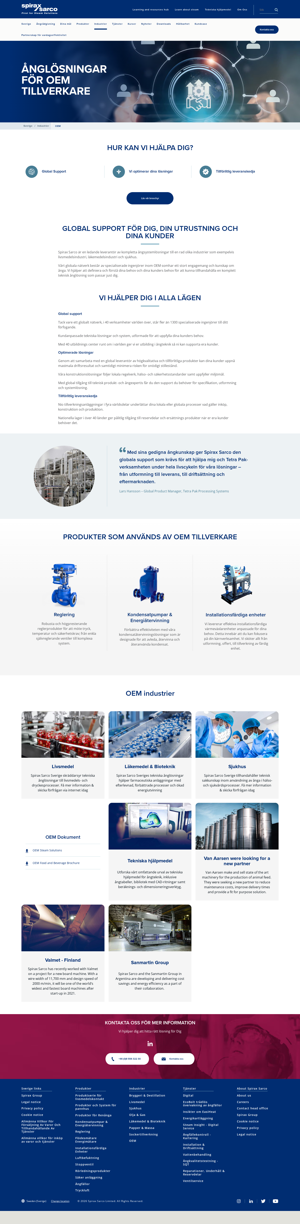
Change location (60, 1201)
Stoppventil (84, 1164)
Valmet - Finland (63, 960)
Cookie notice (32, 1115)
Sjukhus (237, 766)
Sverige (27, 126)
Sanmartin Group (150, 962)
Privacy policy (32, 1108)
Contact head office (252, 1108)
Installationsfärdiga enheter (236, 614)
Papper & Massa (141, 1128)
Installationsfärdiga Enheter (91, 1149)
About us (244, 1095)
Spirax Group (31, 1095)
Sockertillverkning (143, 1134)
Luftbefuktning (87, 1158)
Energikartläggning (198, 1118)
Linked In (251, 1201)
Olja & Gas (137, 1115)
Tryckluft (82, 1190)
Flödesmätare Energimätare (86, 1139)
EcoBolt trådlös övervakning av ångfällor (202, 1103)
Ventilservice (193, 1181)
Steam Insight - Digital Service (201, 1126)
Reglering (64, 614)
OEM (132, 1141)
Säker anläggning (88, 1177)
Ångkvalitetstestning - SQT (200, 1162)
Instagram (239, 1201)
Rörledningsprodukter (92, 1171)
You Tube (275, 1201)
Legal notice (31, 1102)
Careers (243, 1102)
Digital (188, 1095)
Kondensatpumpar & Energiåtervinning (150, 617)
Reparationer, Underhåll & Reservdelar (204, 1172)
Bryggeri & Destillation (147, 1095)
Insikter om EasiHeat (199, 1112)
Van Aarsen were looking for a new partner (237, 861)
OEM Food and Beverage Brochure (56, 863)
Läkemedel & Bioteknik (150, 766)
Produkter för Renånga (93, 1115)
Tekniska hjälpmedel (150, 860)
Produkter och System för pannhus (95, 1107)
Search (276, 9)
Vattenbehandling (197, 1154)
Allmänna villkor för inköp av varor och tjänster (42, 1139)
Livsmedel (63, 766)
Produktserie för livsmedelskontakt (89, 1097)
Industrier (43, 126)
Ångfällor (82, 1184)
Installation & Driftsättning (194, 1146)
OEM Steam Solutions (47, 850)
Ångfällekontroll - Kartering (197, 1136)
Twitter (263, 1201)
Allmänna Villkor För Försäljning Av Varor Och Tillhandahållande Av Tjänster (41, 1126)
